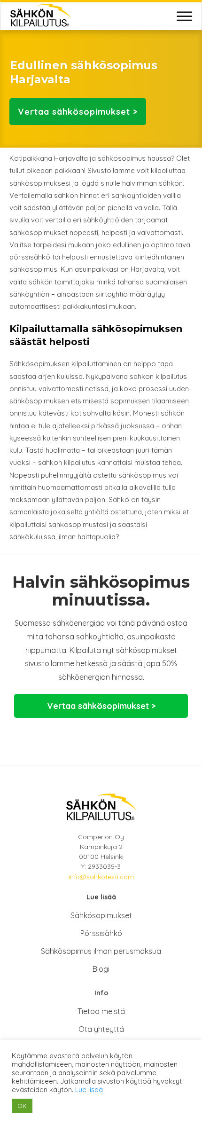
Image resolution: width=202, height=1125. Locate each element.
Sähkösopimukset (101, 915)
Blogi (101, 969)
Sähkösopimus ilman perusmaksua (101, 951)
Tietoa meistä (101, 1011)
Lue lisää (89, 1089)
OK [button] (22, 1105)
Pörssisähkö (101, 933)
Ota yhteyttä (101, 1029)
